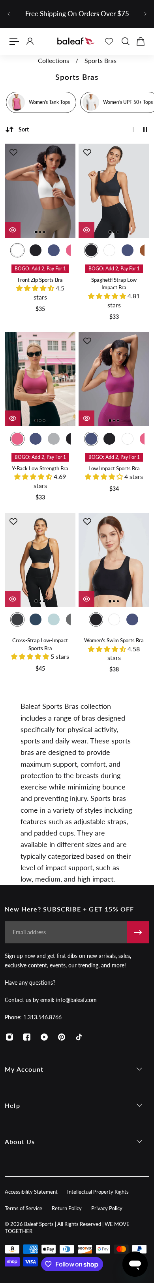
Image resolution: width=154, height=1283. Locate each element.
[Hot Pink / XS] (17, 439)
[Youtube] (44, 1037)
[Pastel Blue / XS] (54, 619)
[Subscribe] (138, 932)
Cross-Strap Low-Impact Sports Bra (40, 644)
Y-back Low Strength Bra (40, 468)
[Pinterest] (61, 1037)
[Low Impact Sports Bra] (114, 379)
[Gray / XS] (54, 439)
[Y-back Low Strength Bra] (40, 379)
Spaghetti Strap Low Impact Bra (114, 284)
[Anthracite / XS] (17, 619)
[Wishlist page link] (109, 41)
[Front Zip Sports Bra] (40, 191)
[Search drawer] (125, 41)
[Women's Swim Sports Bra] (114, 560)
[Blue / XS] (54, 250)
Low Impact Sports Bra (114, 468)
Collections (54, 60)
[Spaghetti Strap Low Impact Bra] (114, 191)
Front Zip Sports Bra (40, 280)
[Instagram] (9, 1037)
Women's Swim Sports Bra (114, 640)
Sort (24, 129)
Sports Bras (100, 60)
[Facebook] (27, 1037)
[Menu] (14, 41)
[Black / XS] (35, 250)
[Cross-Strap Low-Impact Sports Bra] (40, 560)
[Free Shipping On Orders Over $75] (77, 14)
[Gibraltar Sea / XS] (35, 619)
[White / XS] (17, 250)
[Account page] (29, 41)
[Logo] (76, 41)
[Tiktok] (79, 1037)
